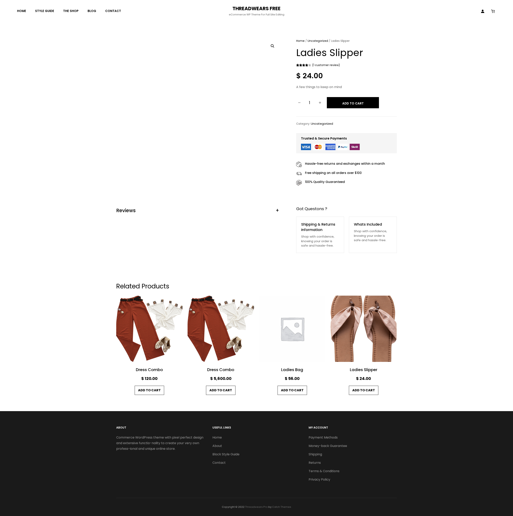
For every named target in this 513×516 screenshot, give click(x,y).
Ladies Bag (292, 369)
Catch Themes (281, 507)
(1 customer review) (326, 65)
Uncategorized (318, 41)
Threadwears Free (256, 8)
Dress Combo (149, 369)
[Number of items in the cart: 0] (493, 11)
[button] (272, 46)
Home (300, 41)
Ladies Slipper (363, 369)
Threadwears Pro (256, 507)
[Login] (482, 11)
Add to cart (353, 103)
